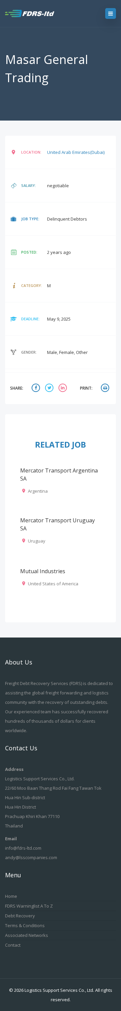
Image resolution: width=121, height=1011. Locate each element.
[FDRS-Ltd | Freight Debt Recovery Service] (36, 13)
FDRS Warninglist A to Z (29, 906)
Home (11, 896)
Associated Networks (26, 935)
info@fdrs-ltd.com (23, 848)
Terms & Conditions (25, 925)
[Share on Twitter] (50, 388)
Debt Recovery (20, 916)
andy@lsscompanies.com (31, 857)
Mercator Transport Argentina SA (59, 474)
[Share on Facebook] (37, 388)
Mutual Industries (42, 571)
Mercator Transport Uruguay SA (57, 524)
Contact (13, 945)
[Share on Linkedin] (63, 388)
